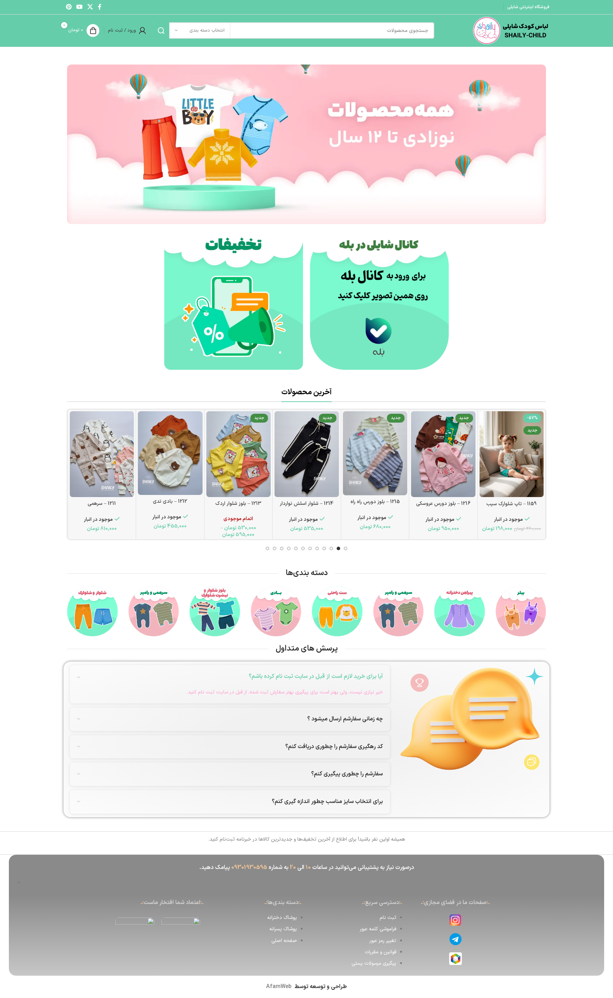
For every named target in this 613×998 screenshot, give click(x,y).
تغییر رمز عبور (382, 940)
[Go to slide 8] (296, 548)
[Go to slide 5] (317, 548)
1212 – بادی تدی (170, 501)
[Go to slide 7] (303, 548)
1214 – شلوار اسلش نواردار (306, 503)
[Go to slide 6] (310, 548)
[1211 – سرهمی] (102, 454)
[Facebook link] (99, 7)
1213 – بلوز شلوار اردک (238, 503)
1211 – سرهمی (102, 503)
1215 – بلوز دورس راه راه (375, 502)
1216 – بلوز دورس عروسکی (443, 503)
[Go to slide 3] (331, 548)
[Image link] (306, 144)
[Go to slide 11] (274, 548)
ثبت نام (388, 917)
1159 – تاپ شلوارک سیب (511, 504)
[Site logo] (510, 30)
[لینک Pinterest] (68, 7)
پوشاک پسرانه (283, 929)
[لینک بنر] (379, 300)
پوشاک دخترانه (282, 917)
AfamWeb (279, 986)
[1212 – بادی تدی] (170, 453)
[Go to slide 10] (281, 548)
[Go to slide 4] (324, 548)
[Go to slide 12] (267, 548)
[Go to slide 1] (345, 548)
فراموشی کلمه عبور (378, 929)
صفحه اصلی (284, 940)
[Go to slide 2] (338, 548)
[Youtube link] (79, 7)
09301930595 (249, 867)
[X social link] (90, 7)
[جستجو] (161, 30)
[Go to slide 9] (289, 548)
